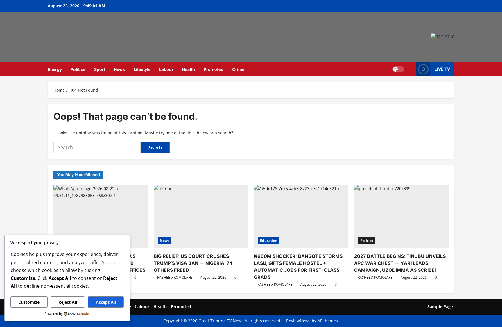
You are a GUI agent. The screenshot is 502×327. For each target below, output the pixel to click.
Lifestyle (142, 69)
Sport (99, 69)
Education (268, 240)
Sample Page (440, 306)
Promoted (213, 69)
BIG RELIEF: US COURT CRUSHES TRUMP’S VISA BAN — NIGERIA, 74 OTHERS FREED (193, 263)
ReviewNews (298, 321)
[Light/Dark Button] (398, 69)
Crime (238, 69)
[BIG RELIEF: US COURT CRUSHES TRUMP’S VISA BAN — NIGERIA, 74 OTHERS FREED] (201, 216)
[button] (410, 69)
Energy (55, 69)
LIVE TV (442, 69)
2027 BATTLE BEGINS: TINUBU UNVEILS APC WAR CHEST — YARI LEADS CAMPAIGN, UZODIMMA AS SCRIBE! (400, 263)
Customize (29, 302)
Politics (78, 69)
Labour (166, 69)
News (119, 69)
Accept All (106, 302)
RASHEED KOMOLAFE (174, 277)
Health (188, 69)
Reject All (67, 302)
